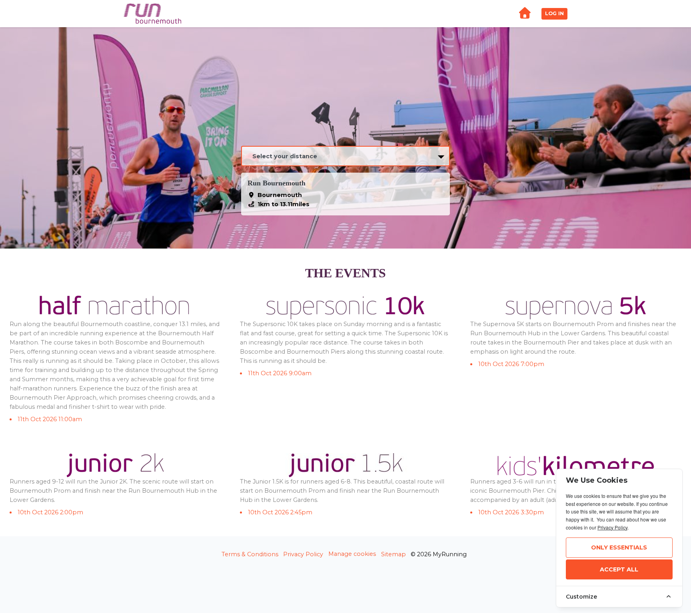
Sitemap (393, 554)
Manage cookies (352, 553)
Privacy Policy (303, 554)
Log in (554, 13)
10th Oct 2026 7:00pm (511, 364)
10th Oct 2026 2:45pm (280, 512)
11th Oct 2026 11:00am (50, 419)
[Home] (524, 14)
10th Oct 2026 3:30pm (511, 512)
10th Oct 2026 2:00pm (50, 512)
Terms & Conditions (250, 554)
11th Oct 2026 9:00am (280, 373)
